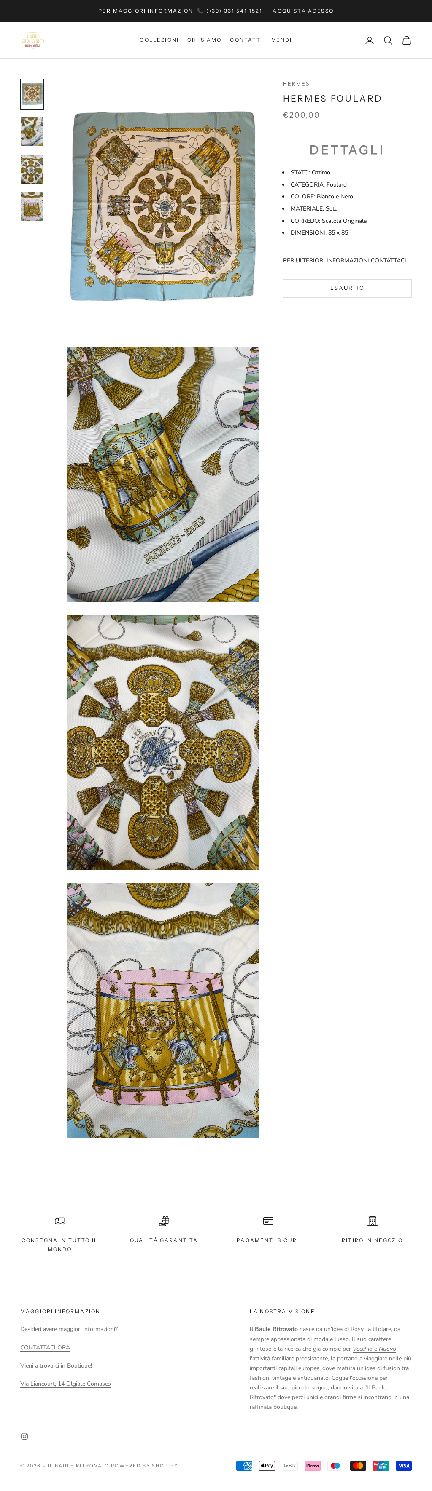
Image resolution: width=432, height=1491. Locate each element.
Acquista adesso (303, 11)
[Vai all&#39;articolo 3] (32, 169)
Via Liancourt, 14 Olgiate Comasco (65, 1384)
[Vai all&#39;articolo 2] (32, 131)
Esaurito (347, 288)
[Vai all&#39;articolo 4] (32, 206)
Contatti (246, 40)
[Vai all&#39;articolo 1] (32, 94)
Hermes (296, 83)
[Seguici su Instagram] (24, 1436)
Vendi (282, 40)
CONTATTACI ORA (45, 1348)
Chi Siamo (204, 40)
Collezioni (159, 40)
